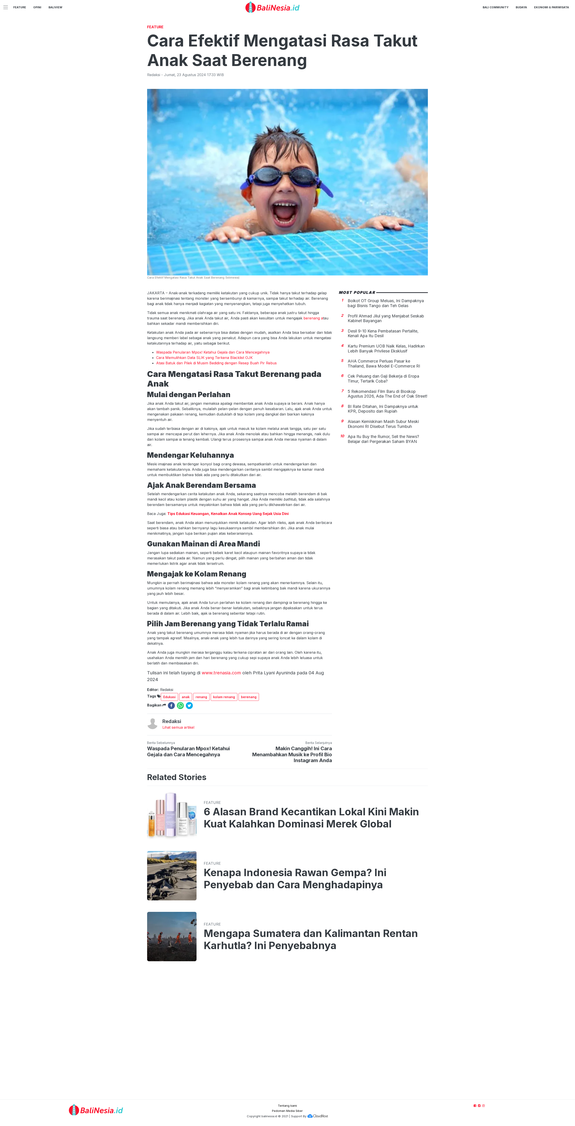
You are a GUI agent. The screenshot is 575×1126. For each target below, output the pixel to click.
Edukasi (169, 697)
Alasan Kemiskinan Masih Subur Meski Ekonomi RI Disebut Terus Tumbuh (383, 424)
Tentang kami (287, 1105)
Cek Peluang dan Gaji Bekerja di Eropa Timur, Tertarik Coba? (383, 378)
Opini (37, 7)
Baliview (55, 7)
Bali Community (496, 7)
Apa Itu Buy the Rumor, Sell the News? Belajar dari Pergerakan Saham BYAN (383, 439)
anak (186, 697)
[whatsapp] (180, 705)
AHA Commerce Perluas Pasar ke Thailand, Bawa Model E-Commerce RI (384, 363)
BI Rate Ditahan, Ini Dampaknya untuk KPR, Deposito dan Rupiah (383, 408)
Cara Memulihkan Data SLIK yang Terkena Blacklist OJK (204, 357)
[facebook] (171, 705)
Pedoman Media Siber (287, 1111)
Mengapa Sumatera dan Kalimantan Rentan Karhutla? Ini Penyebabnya (311, 939)
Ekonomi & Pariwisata (551, 7)
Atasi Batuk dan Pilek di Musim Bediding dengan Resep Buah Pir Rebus (216, 363)
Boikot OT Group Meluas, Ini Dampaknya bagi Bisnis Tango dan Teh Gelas (386, 303)
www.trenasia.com (221, 672)
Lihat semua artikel (178, 727)
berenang (249, 697)
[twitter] (189, 705)
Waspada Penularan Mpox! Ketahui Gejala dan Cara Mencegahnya (213, 352)
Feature (19, 7)
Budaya (521, 7)
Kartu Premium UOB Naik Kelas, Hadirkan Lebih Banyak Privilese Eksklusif (386, 348)
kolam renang (224, 697)
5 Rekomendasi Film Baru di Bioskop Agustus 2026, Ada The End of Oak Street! (387, 393)
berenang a (312, 318)
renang (201, 697)
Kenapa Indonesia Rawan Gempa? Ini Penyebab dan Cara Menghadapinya (295, 878)
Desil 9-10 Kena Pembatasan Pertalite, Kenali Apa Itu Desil (383, 333)
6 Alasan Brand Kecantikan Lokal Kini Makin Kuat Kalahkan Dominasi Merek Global (311, 818)
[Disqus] (287, 1035)
